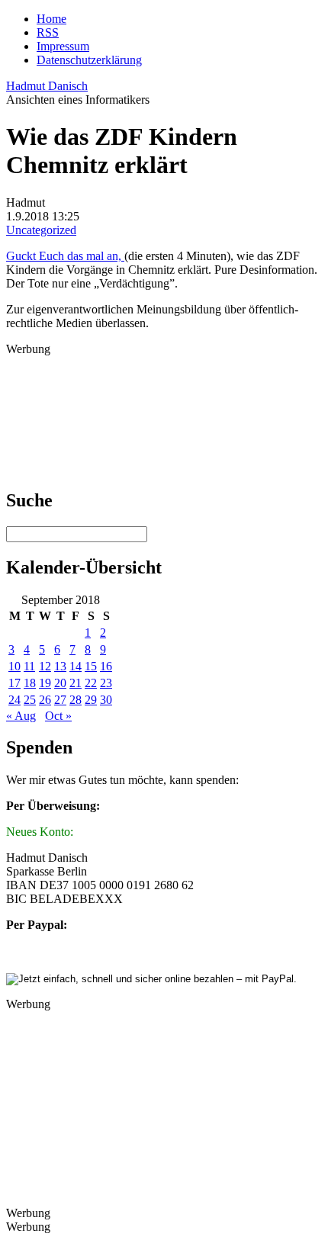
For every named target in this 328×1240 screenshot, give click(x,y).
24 (14, 699)
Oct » (58, 715)
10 (14, 666)
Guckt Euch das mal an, (65, 255)
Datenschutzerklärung (89, 59)
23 (106, 682)
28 (75, 699)
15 (91, 666)
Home (51, 18)
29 (91, 699)
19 (45, 682)
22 (91, 682)
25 (30, 699)
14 (75, 666)
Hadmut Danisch (47, 85)
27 (60, 699)
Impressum (63, 46)
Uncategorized (41, 229)
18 (30, 682)
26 (45, 699)
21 (75, 682)
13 (60, 666)
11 (29, 666)
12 (45, 666)
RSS (48, 32)
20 (60, 682)
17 (14, 682)
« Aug (21, 715)
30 (106, 699)
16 (106, 666)
